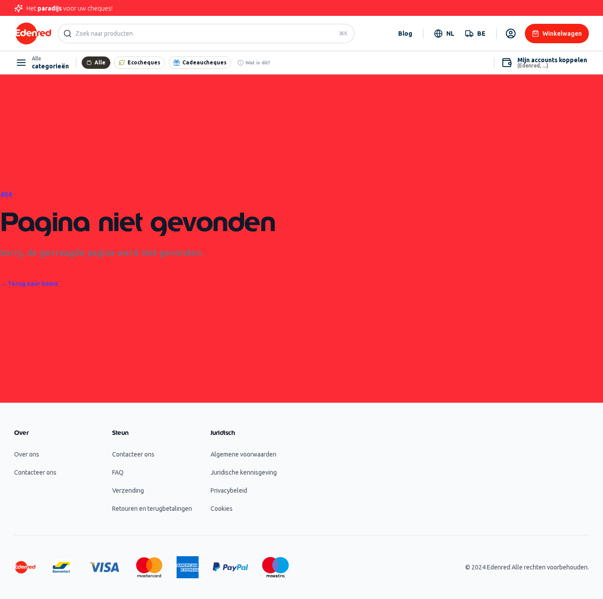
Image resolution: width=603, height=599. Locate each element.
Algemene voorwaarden (243, 454)
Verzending (128, 490)
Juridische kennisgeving (244, 472)
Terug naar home (29, 283)
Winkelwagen (562, 33)
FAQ (118, 472)
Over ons (26, 454)
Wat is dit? (257, 62)
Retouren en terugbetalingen (152, 508)
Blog (405, 33)
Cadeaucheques (204, 62)
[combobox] (444, 33)
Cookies (222, 508)
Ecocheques (144, 62)
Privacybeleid (229, 490)
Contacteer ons (35, 472)
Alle (100, 62)
